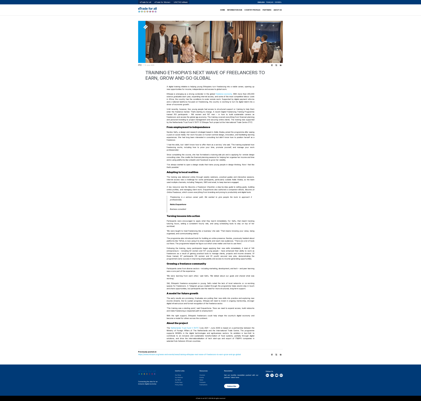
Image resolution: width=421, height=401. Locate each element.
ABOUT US (278, 10)
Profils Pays (178, 382)
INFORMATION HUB (234, 10)
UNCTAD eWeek (181, 2)
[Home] (147, 10)
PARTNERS (267, 10)
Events (202, 377)
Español (278, 2)
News (201, 380)
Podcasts (203, 382)
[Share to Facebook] (272, 65)
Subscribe (231, 386)
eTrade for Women (162, 2)
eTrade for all (145, 2)
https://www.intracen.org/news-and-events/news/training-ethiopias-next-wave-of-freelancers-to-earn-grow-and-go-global (189, 354)
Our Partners (179, 377)
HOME (222, 10)
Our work (178, 380)
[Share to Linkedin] (281, 65)
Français (269, 2)
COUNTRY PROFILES (252, 10)
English (261, 2)
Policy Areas (179, 385)
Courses (202, 375)
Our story (178, 375)
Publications (203, 385)
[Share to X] (276, 65)
